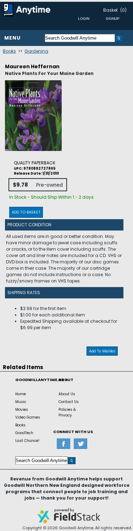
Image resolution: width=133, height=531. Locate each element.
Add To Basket (26, 212)
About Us (67, 394)
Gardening (36, 51)
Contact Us (69, 401)
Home (20, 394)
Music (20, 401)
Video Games (27, 417)
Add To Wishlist (102, 351)
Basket (110, 10)
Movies (21, 409)
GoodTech (24, 433)
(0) (123, 10)
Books (9, 51)
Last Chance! (27, 440)
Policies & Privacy (67, 412)
